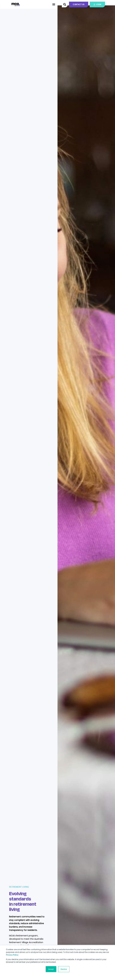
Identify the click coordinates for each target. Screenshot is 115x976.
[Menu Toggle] (53, 4)
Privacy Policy (12, 955)
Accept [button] (51, 969)
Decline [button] (64, 969)
